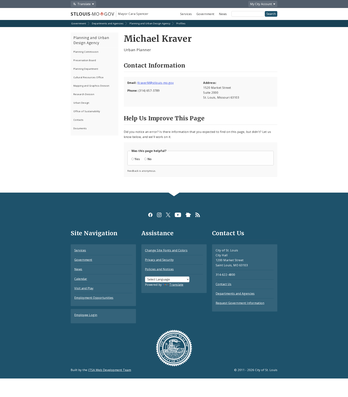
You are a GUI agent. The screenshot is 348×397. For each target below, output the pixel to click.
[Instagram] (159, 215)
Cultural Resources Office (88, 77)
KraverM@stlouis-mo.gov (155, 83)
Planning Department (85, 68)
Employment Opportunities (93, 298)
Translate (176, 285)
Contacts (78, 119)
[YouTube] (178, 215)
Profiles (181, 23)
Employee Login (85, 315)
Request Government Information (240, 303)
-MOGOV (92, 14)
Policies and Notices (159, 269)
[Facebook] (150, 215)
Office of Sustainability (86, 111)
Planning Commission (85, 51)
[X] (168, 215)
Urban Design (81, 102)
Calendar (80, 279)
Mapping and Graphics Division (91, 85)
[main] (174, 106)
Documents (80, 128)
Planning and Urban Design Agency (150, 23)
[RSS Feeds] (197, 215)
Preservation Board (84, 60)
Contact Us (223, 284)
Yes (137, 159)
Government (205, 14)
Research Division (83, 94)
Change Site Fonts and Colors (166, 250)
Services (186, 14)
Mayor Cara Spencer (133, 14)
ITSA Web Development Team (109, 370)
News (223, 14)
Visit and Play (84, 288)
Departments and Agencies (108, 23)
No (150, 159)
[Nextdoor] (188, 215)
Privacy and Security (159, 260)
